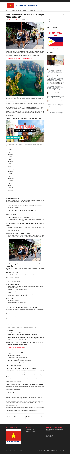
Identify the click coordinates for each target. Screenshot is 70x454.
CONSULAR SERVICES (19, 0)
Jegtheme (25, 450)
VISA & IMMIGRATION (11, 0)
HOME (7, 0)
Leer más (60, 73)
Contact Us (30, 0)
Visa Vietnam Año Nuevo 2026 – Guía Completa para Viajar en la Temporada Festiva (55, 94)
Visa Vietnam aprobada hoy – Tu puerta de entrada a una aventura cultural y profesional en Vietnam (56, 101)
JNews (9, 450)
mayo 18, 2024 (21, 19)
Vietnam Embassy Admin (13, 19)
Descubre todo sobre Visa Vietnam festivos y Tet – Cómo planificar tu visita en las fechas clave (56, 83)
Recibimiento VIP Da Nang (53, 68)
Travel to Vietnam (25, 0)
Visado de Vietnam (27, 19)
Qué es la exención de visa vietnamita (20, 58)
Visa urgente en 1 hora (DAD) (54, 75)
